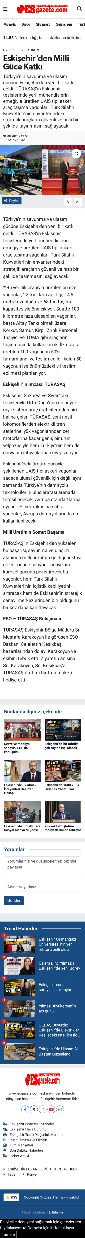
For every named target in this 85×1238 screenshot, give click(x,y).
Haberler (11, 50)
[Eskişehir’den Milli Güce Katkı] (42, 170)
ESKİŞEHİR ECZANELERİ (27, 1169)
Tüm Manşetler (21, 1145)
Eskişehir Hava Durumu (28, 1129)
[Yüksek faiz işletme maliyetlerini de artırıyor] (63, 811)
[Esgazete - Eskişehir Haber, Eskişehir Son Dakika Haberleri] (42, 9)
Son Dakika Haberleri (26, 1150)
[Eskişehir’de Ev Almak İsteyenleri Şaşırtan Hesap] (22, 770)
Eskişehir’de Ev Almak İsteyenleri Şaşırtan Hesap (20, 789)
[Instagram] (43, 1109)
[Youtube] (51, 1109)
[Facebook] (25, 1109)
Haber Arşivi (19, 1156)
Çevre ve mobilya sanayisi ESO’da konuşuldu (17, 748)
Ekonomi (33, 50)
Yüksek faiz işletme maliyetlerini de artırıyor (63, 828)
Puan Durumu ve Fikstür (28, 1140)
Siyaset (43, 24)
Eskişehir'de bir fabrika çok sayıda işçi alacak (62, 746)
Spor (25, 24)
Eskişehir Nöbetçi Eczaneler (32, 1124)
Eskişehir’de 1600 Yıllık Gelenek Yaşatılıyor (62, 787)
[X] (34, 1109)
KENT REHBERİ (66, 1169)
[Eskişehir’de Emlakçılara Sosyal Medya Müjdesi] (22, 811)
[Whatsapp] (60, 1109)
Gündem (63, 24)
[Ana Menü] (5, 9)
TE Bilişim (55, 1212)
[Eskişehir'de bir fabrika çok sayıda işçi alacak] (63, 729)
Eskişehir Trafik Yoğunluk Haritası (36, 1135)
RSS (13, 1197)
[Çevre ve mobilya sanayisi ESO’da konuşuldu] (22, 729)
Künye (32, 1174)
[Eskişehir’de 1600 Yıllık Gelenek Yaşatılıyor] (63, 770)
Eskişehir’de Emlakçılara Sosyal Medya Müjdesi (22, 828)
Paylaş (14, 201)
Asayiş (10, 24)
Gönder (14, 900)
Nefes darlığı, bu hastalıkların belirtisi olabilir (42, 37)
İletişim (14, 1174)
